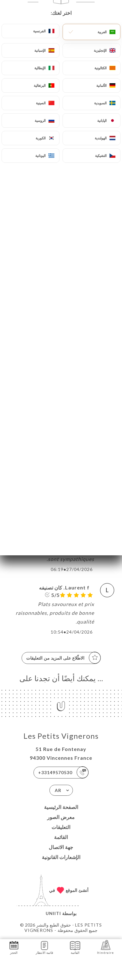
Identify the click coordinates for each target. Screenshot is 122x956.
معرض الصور (61, 817)
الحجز (14, 952)
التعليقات (61, 827)
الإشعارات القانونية (61, 857)
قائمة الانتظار (44, 952)
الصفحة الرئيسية (61, 807)
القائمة (61, 837)
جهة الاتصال (61, 847)
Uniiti (53, 913)
